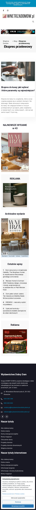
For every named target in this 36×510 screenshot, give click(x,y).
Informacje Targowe (8, 468)
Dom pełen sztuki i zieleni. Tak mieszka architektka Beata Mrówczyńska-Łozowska (13, 296)
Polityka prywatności (8, 494)
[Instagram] (7, 10)
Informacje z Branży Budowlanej (12, 471)
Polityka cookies (19, 494)
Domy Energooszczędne (9, 434)
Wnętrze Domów (6, 448)
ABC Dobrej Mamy (7, 428)
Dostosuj (18, 502)
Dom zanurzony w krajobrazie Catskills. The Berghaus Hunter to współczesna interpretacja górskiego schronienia (15, 273)
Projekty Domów (6, 442)
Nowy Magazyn (6, 437)
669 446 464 (8, 403)
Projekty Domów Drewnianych (11, 445)
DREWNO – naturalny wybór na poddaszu (14, 303)
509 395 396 (8, 399)
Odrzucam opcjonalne (18, 498)
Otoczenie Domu (7, 439)
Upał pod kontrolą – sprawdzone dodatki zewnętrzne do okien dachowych (14, 311)
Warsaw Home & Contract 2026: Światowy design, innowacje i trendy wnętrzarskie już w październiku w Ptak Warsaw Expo (15, 285)
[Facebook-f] (3, 10)
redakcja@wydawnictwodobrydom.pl (17, 407)
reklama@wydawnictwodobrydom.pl (16, 412)
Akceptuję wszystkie (18, 506)
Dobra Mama (5, 431)
